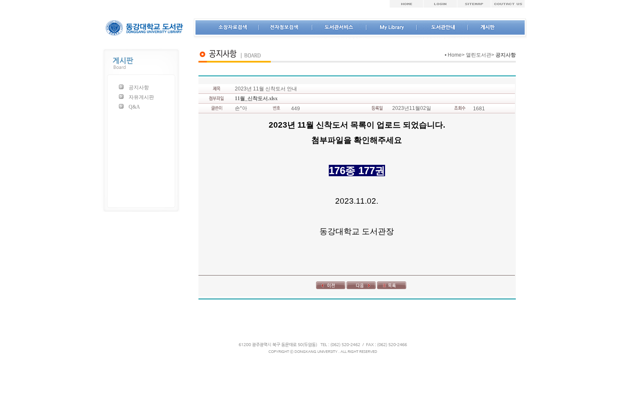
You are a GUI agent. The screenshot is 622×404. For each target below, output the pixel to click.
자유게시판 (141, 97)
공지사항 (139, 87)
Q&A (134, 107)
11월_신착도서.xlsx (256, 98)
